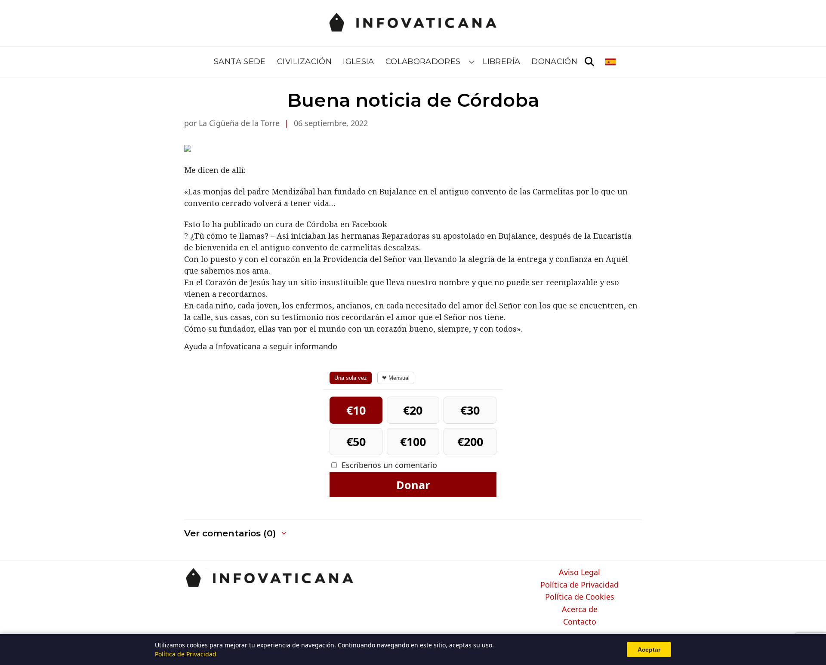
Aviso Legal (579, 572)
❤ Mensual (396, 378)
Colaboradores (423, 61)
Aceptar (649, 649)
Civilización (304, 61)
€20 (412, 410)
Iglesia (358, 61)
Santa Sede (240, 61)
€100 (413, 441)
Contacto (579, 622)
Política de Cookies (579, 597)
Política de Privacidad (579, 585)
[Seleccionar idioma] (611, 61)
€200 (470, 441)
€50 (356, 441)
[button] (236, 533)
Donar (413, 484)
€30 (470, 410)
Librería (501, 61)
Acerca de (580, 609)
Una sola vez (350, 378)
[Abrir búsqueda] (589, 62)
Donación (554, 61)
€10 (356, 410)
